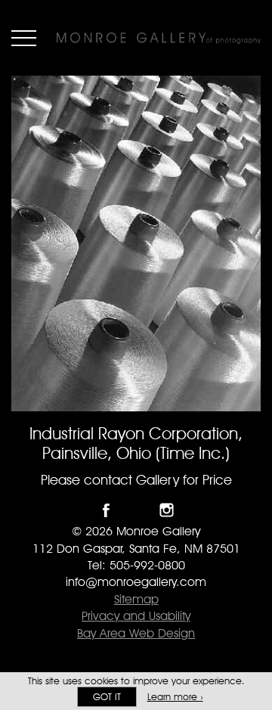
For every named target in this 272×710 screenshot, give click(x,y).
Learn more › (175, 696)
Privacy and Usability (136, 616)
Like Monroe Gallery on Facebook (106, 510)
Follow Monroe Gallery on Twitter (136, 510)
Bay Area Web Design (136, 633)
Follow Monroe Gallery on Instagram (166, 510)
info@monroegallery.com (136, 582)
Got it (107, 696)
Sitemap (136, 599)
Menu (23, 38)
